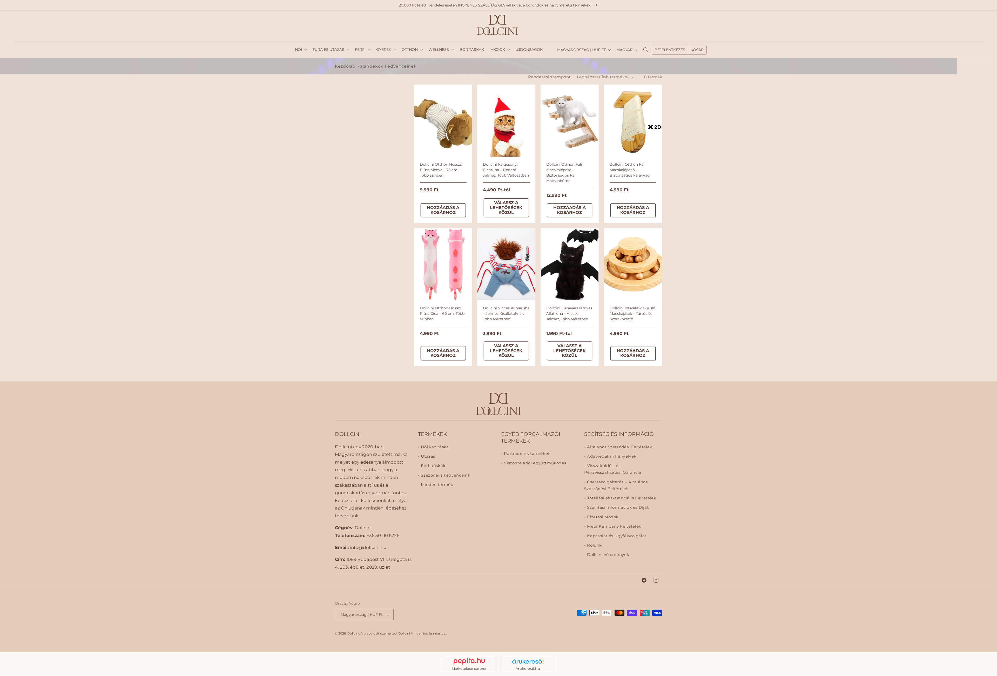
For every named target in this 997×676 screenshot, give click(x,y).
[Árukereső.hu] (527, 661)
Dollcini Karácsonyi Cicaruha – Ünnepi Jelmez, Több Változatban (506, 170)
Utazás (427, 456)
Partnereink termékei (526, 453)
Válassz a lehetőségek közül (506, 207)
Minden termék (436, 484)
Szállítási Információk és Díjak (617, 507)
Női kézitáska (434, 446)
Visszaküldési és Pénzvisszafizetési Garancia (612, 469)
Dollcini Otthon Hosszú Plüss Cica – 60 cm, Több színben (442, 313)
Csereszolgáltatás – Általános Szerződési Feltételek (616, 485)
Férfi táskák (433, 465)
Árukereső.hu (528, 668)
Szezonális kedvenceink (445, 475)
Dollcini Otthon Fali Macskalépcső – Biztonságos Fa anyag (630, 170)
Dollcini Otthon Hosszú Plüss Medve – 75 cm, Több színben (441, 170)
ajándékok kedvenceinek (388, 66)
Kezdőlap (345, 66)
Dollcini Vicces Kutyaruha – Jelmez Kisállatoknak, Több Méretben (506, 313)
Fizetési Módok (602, 516)
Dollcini (353, 634)
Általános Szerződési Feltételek (619, 446)
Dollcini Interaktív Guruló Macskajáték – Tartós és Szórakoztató (632, 313)
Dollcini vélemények (607, 554)
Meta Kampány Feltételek (613, 526)
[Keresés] (646, 50)
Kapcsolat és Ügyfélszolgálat (616, 535)
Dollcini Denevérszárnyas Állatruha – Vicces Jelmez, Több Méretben (569, 313)
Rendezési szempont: (549, 77)
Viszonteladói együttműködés (534, 463)
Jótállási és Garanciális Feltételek (621, 498)
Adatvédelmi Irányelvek (611, 456)
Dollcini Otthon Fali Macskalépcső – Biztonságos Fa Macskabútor (564, 172)
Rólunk (594, 545)
